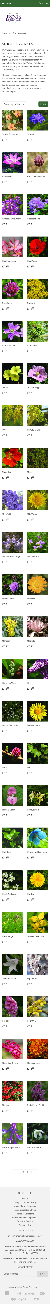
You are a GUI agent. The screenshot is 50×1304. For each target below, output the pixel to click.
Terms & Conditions (25, 1213)
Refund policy (25, 1225)
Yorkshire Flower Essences (26, 1287)
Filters (43, 104)
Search (25, 1198)
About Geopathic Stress (25, 1209)
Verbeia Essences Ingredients (25, 1217)
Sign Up (42, 1273)
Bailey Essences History (25, 1202)
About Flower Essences (25, 1205)
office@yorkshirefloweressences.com (25, 1235)
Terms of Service (25, 1221)
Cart (45, 3)
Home (4, 32)
